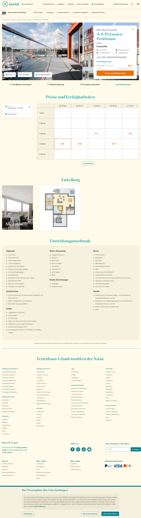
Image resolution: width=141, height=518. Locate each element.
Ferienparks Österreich (8, 375)
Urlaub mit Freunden (42, 375)
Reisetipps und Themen (43, 368)
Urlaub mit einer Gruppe (43, 392)
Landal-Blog (40, 411)
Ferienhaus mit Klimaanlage (79, 388)
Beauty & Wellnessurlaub (44, 403)
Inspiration (61, 4)
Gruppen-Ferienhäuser (77, 411)
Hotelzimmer (109, 380)
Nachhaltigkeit (40, 466)
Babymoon (40, 389)
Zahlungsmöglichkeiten (8, 472)
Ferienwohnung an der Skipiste (80, 403)
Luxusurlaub (40, 380)
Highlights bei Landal (8, 397)
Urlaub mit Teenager (111, 411)
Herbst (38, 420)
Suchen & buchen (49, 4)
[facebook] (72, 451)
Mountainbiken (6, 425)
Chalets (108, 377)
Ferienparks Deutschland (9, 372)
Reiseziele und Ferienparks (10, 368)
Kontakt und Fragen (7, 463)
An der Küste (74, 372)
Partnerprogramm (41, 475)
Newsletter (5, 466)
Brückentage (40, 426)
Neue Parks (5, 406)
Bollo (107, 417)
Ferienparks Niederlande (9, 380)
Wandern (4, 428)
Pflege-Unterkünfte (76, 417)
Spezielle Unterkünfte (77, 385)
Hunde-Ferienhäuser (77, 406)
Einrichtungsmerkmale (104, 61)
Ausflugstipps (40, 398)
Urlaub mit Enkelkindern (112, 414)
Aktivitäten (109, 420)
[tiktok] (84, 451)
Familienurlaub (41, 372)
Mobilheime (109, 389)
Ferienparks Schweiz (8, 377)
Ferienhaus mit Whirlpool (78, 414)
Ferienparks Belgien (7, 386)
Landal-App (73, 463)
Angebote (71, 4)
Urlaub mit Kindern (111, 405)
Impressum (5, 469)
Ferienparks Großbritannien (9, 392)
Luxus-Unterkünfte (76, 394)
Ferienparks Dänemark (8, 383)
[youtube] (89, 451)
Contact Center (7, 452)
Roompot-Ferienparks (8, 411)
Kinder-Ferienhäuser (77, 397)
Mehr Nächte (88, 163)
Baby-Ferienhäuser (76, 400)
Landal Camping (75, 466)
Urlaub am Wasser (76, 380)
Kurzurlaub (5, 403)
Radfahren (5, 422)
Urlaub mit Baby (110, 408)
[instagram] (78, 451)
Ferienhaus (109, 375)
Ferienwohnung (110, 372)
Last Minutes (5, 400)
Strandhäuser (109, 392)
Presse (38, 478)
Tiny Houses (109, 395)
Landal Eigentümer (75, 469)
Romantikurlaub (41, 400)
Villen (107, 398)
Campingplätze (99, 4)
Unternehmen (40, 463)
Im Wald (73, 375)
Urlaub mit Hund (41, 383)
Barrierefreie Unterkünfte (78, 408)
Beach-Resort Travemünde (107, 30)
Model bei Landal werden (43, 472)
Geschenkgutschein (8, 475)
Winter (38, 423)
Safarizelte (109, 386)
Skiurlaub (4, 419)
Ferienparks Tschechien (9, 389)
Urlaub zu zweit (41, 386)
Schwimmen (5, 434)
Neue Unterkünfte (7, 408)
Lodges (108, 383)
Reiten (4, 431)
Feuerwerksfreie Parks (43, 395)
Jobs (37, 469)
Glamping (39, 377)
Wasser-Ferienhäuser (112, 400)
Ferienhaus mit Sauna (77, 391)
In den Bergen (75, 377)
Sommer (39, 417)
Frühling (39, 414)
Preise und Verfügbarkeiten (115, 73)
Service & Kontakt (82, 4)
